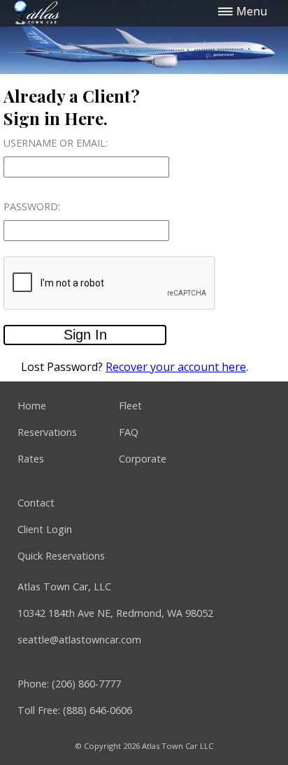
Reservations (47, 432)
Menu (250, 11)
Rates (30, 458)
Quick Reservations (61, 555)
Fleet (130, 405)
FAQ (128, 432)
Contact (36, 502)
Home (31, 405)
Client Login (44, 529)
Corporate (142, 458)
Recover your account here (176, 366)
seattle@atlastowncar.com (79, 639)
